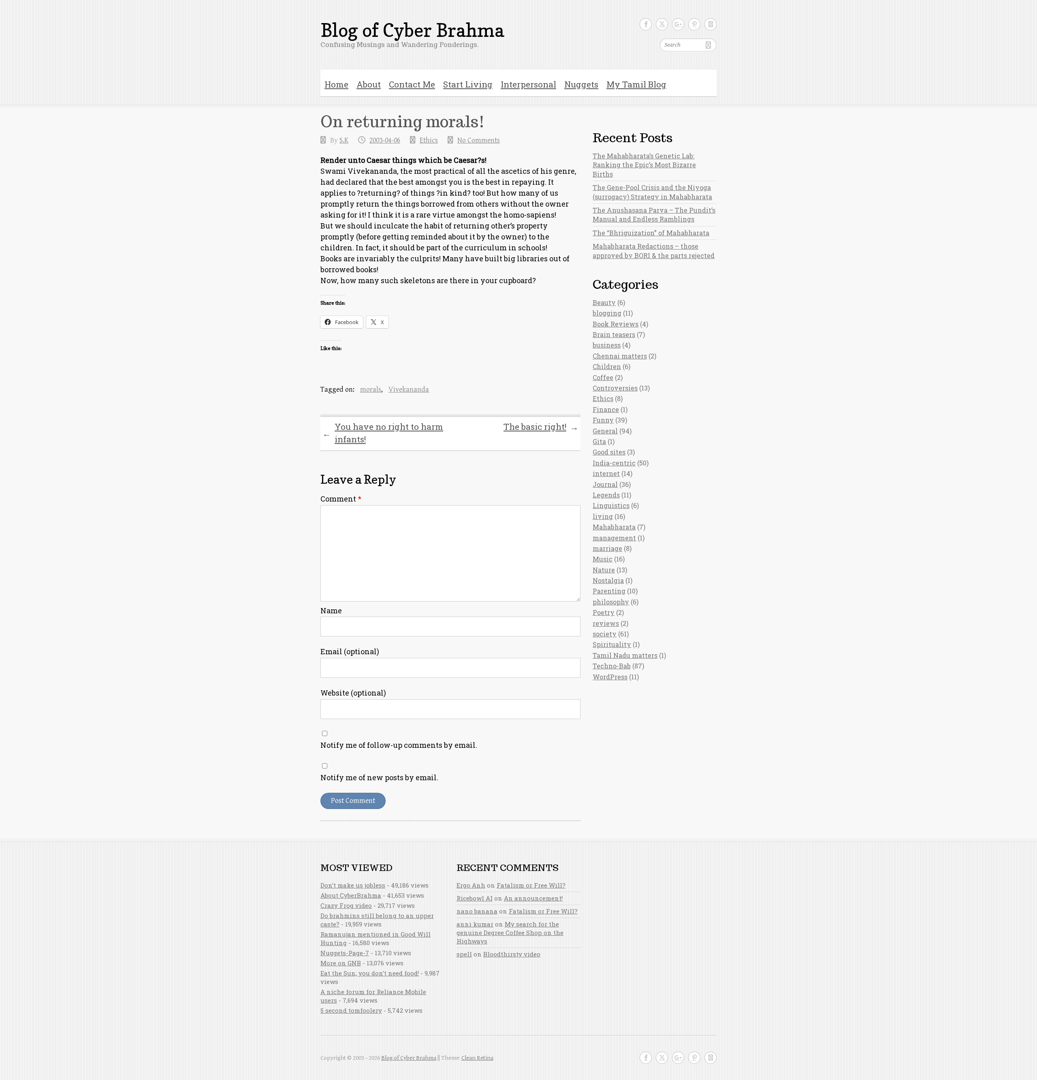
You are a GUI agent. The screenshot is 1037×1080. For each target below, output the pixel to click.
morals (370, 389)
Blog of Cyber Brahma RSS (710, 24)
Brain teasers (614, 334)
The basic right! (541, 427)
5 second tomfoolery (351, 1010)
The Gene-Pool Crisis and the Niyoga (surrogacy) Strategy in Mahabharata (652, 192)
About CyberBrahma (350, 895)
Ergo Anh (471, 885)
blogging (607, 313)
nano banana (477, 911)
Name (331, 610)
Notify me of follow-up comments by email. (398, 745)
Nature (604, 570)
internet (606, 473)
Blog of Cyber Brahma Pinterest (694, 24)
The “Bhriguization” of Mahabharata (651, 232)
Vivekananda (408, 389)
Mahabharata (614, 527)
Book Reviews (615, 324)
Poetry (604, 612)
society (605, 634)
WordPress (610, 676)
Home (336, 84)
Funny (603, 420)
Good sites (609, 452)
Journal (605, 484)
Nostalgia (608, 580)
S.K (343, 140)
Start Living (468, 84)
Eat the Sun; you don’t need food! (369, 973)
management (614, 538)
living (603, 516)
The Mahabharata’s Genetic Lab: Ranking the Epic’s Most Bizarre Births (644, 165)
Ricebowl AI (475, 898)
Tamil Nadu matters (625, 655)
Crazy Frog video (346, 905)
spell (464, 954)
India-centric (614, 463)
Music (602, 559)
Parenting (609, 591)
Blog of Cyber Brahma (412, 30)
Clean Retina (477, 1057)
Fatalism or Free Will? (531, 885)
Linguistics (611, 505)
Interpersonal (528, 84)
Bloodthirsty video (511, 954)
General (605, 431)
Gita (599, 441)
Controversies (615, 388)
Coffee (603, 377)
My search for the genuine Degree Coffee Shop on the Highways (510, 932)
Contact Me (412, 84)
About (368, 84)
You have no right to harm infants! (382, 433)
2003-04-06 (384, 140)
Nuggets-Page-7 (344, 953)
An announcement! (533, 898)
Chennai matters (620, 356)
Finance (606, 409)
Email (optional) (349, 651)
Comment (340, 499)
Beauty (604, 302)
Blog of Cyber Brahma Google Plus (678, 24)
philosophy (611, 602)
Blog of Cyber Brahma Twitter (662, 24)
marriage (607, 548)
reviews (606, 623)
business (607, 345)
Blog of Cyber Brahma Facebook (646, 24)
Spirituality (612, 644)
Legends (606, 495)
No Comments (478, 140)
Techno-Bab (612, 666)
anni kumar (475, 924)
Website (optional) (353, 693)
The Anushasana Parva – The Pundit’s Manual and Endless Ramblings (654, 214)
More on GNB (340, 963)
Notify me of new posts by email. (379, 777)
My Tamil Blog (636, 84)
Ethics (429, 140)
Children (607, 366)
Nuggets (581, 84)
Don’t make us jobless (352, 885)
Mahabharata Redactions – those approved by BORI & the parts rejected (654, 250)
